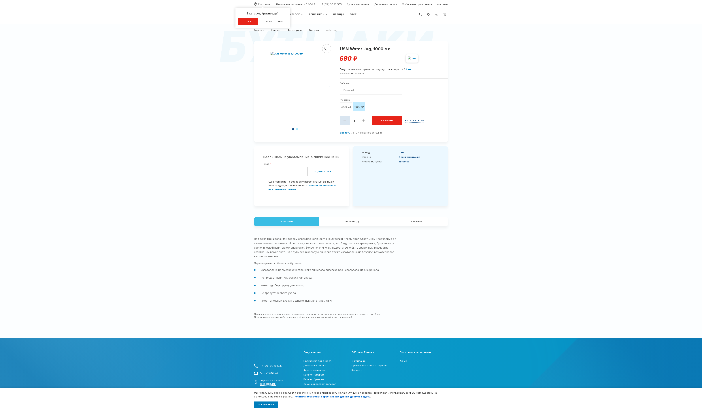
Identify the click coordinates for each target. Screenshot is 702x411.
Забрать (345, 132)
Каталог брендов (313, 379)
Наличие (416, 221)
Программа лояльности (317, 361)
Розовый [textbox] (349, 90)
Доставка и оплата (385, 4)
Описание (286, 221)
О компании (359, 361)
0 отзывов (357, 73)
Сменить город (274, 21)
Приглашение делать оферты (369, 365)
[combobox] (371, 90)
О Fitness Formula (363, 352)
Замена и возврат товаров (319, 384)
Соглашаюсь (266, 404)
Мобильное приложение (417, 4)
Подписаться (322, 171)
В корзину (387, 120)
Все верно (248, 21)
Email (267, 164)
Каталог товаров (313, 374)
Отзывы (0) (352, 221)
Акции (403, 361)
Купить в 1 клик (414, 120)
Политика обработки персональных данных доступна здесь (331, 396)
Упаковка (345, 100)
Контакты (442, 4)
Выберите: (345, 83)
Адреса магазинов (358, 4)
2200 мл (346, 106)
